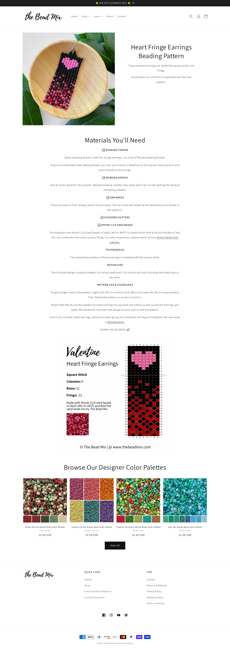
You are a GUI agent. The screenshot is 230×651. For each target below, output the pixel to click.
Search (88, 579)
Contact (151, 579)
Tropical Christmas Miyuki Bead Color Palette (138, 527)
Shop (87, 585)
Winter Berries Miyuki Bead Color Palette (45, 527)
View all (115, 545)
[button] (86, 16)
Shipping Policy (155, 597)
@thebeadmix (116, 322)
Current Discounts (94, 597)
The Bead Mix (109, 643)
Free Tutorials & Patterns (98, 591)
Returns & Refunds (157, 585)
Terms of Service (156, 603)
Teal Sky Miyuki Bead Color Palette (185, 527)
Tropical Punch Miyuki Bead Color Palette (91, 527)
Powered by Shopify (124, 643)
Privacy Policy (154, 591)
